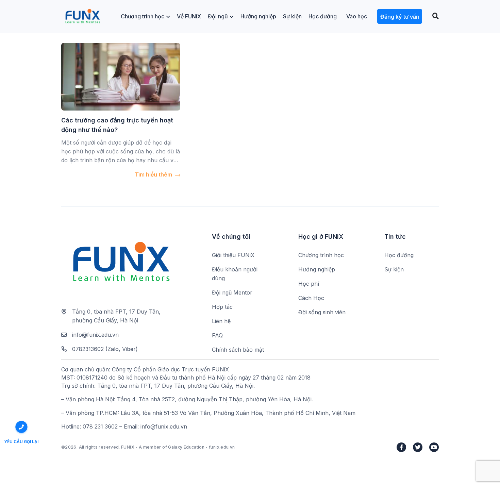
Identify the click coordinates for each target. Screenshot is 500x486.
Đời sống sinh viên (322, 312)
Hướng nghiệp (258, 16)
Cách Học (311, 298)
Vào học (356, 16)
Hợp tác (222, 306)
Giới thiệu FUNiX (233, 255)
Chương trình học (142, 16)
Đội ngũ (218, 16)
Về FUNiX (189, 16)
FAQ (217, 335)
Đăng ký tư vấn (399, 16)
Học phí (308, 283)
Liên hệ (221, 321)
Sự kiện (292, 16)
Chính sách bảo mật (238, 349)
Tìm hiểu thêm (154, 174)
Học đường (323, 16)
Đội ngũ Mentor (232, 292)
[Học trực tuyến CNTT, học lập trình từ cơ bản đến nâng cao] (82, 16)
